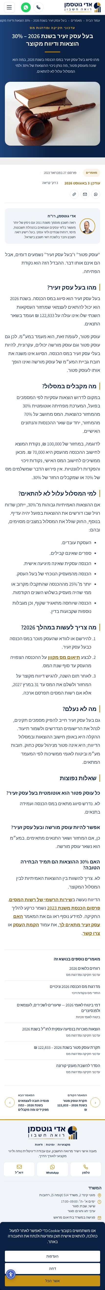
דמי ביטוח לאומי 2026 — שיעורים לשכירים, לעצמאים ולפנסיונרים (58, 1010)
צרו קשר (91, 933)
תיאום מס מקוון (64, 657)
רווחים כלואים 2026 (83, 971)
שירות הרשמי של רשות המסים (40, 899)
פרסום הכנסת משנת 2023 (73, 908)
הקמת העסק (26, 925)
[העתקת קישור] (74, 194)
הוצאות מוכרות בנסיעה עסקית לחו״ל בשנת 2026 (61, 1032)
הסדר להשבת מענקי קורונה (78, 1068)
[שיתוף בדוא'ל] (85, 194)
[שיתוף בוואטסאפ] (95, 194)
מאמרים (76, 20)
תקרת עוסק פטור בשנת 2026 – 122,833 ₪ (67, 1050)
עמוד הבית (93, 20)
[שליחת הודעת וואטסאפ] (26, 7)
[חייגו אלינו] (38, 7)
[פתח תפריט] (9, 7)
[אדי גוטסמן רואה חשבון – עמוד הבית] (53, 1132)
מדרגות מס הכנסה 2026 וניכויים (75, 989)
